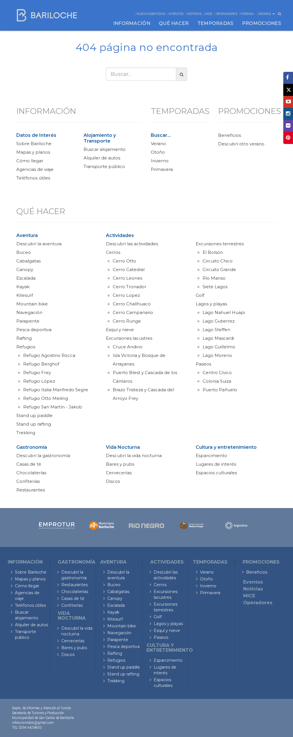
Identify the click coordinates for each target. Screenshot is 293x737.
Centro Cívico (217, 372)
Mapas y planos (33, 152)
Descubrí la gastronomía (43, 455)
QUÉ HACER (174, 23)
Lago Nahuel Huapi (224, 312)
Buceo (23, 252)
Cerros (113, 252)
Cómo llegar (29, 160)
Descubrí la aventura (39, 243)
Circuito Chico (218, 261)
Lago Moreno (217, 355)
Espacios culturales (216, 472)
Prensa (247, 14)
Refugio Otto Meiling (45, 398)
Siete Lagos (215, 286)
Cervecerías (119, 472)
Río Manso (214, 278)
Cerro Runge (127, 321)
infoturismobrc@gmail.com (33, 723)
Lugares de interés (216, 464)
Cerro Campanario (133, 312)
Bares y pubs (120, 464)
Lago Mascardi (218, 338)
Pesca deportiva (34, 329)
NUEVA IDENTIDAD (150, 14)
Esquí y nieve (120, 329)
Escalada (25, 278)
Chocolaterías (31, 472)
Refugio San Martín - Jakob (52, 407)
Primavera (162, 169)
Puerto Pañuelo (220, 389)
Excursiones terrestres (220, 243)
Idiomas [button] (265, 14)
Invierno (160, 160)
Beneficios (229, 135)
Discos (113, 481)
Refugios (25, 346)
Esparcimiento (211, 455)
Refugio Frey (37, 372)
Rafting (24, 338)
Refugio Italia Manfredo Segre (55, 389)
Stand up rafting (33, 424)
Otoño (158, 152)
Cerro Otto (124, 261)
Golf (200, 295)
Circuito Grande (219, 269)
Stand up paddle (34, 415)
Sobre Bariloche (34, 143)
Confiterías (28, 481)
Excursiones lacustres (129, 338)
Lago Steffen (216, 329)
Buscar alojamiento (105, 149)
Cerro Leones (127, 278)
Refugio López (39, 381)
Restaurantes (30, 490)
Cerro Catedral (128, 269)
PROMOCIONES (261, 23)
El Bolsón (213, 252)
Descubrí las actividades (132, 243)
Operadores (226, 14)
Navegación (29, 312)
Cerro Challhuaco (132, 304)
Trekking (25, 432)
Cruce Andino (127, 346)
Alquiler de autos (102, 158)
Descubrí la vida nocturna (134, 455)
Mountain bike (32, 304)
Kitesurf (24, 295)
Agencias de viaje (35, 169)
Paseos (203, 364)
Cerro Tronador (129, 286)
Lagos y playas (211, 304)
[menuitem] (132, 23)
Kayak (22, 286)
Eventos (176, 14)
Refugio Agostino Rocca (49, 355)
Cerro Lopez (126, 295)
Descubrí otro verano (241, 144)
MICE (208, 14)
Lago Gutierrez (219, 321)
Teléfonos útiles (33, 178)
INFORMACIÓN (131, 23)
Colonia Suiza (217, 381)
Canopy (24, 269)
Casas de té (28, 464)
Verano (158, 143)
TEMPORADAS (215, 23)
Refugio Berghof (41, 364)
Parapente (27, 321)
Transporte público (104, 166)
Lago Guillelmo (219, 346)
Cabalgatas (28, 261)
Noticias (194, 14)
